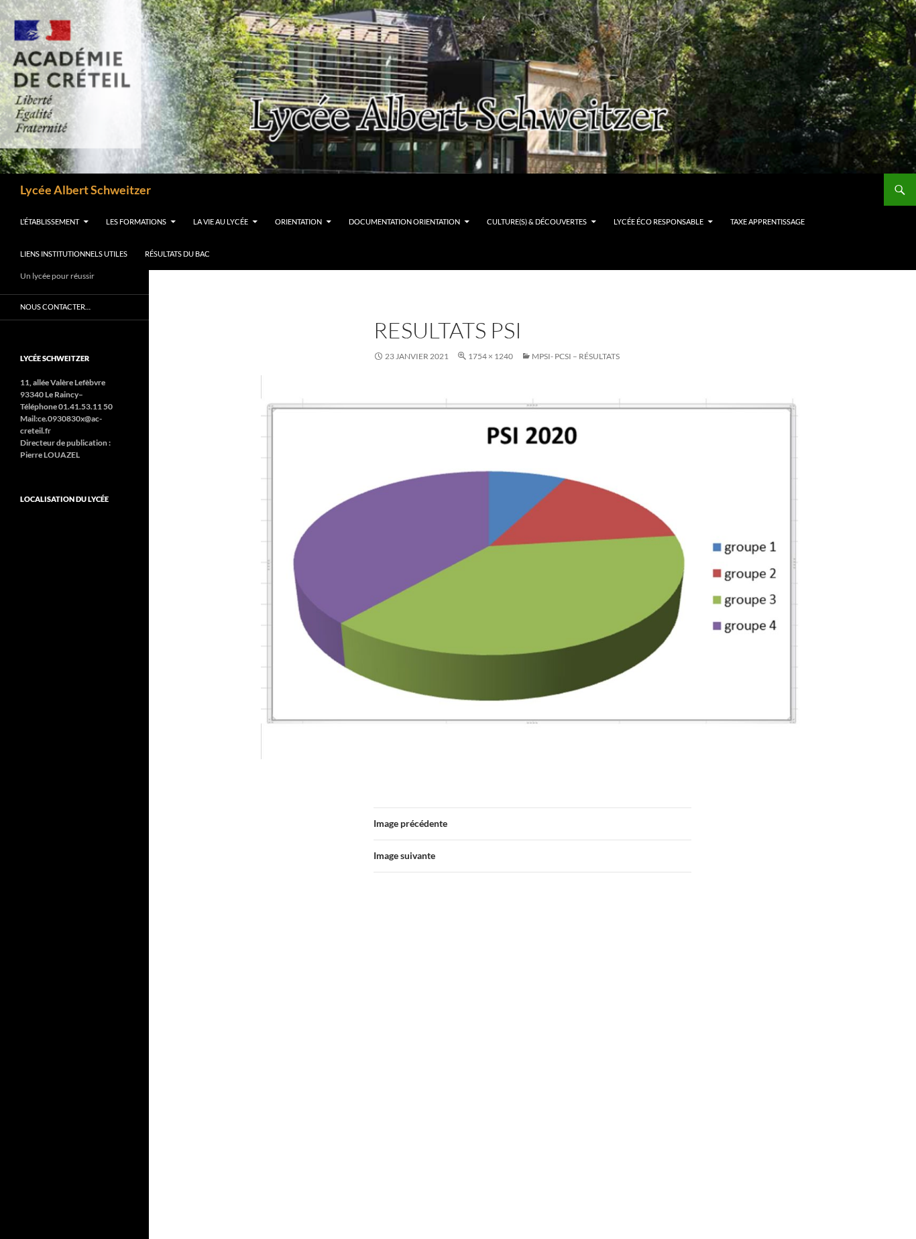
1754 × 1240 (490, 356)
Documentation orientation (404, 221)
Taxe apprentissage (767, 221)
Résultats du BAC (177, 253)
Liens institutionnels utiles (73, 253)
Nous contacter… (55, 306)
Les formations (136, 221)
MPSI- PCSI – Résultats (576, 356)
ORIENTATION (298, 221)
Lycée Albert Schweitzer (85, 189)
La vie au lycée (220, 221)
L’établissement (49, 221)
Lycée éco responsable (658, 221)
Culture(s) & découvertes (537, 221)
